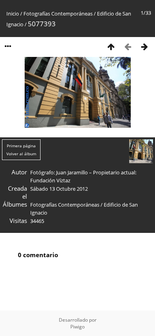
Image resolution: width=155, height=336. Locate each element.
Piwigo (77, 326)
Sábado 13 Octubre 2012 (59, 188)
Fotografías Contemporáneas (58, 13)
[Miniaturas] (111, 46)
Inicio (12, 13)
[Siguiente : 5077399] (144, 46)
